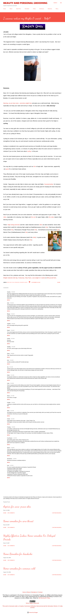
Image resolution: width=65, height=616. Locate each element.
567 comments (11, 545)
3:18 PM (14, 458)
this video (51, 217)
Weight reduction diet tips (10, 278)
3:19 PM (11, 465)
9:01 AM (12, 302)
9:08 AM (12, 353)
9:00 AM (13, 291)
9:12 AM (12, 383)
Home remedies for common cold (19, 568)
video (4, 217)
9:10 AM (11, 360)
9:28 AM (13, 427)
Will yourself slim (51, 278)
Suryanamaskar (48, 184)
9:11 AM (11, 366)
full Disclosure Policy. (44, 598)
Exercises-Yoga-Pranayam (13, 282)
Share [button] (58, 282)
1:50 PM (12, 447)
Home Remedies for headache (17, 554)
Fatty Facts (28, 278)
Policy (34, 8)
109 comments (11, 560)
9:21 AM (12, 410)
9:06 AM (12, 330)
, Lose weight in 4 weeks (38, 278)
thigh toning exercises (14, 224)
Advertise (50, 8)
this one (33, 217)
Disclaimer (27, 8)
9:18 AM (13, 402)
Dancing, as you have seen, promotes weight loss (17, 103)
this (34, 166)
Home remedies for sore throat (18, 521)
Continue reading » (57, 512)
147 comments (11, 574)
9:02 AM (13, 323)
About (11, 8)
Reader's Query (23, 282)
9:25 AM (12, 418)
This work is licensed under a (20, 604)
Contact (40, 592)
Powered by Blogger (33, 612)
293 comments (11, 512)
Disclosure (41, 8)
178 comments (11, 527)
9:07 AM (12, 338)
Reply (8, 300)
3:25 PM (15, 438)
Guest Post (18, 8)
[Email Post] (29, 282)
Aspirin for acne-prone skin (17, 506)
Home (4, 8)
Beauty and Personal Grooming (25, 3)
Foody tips (21, 278)
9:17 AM (12, 395)
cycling (29, 151)
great (7, 169)
